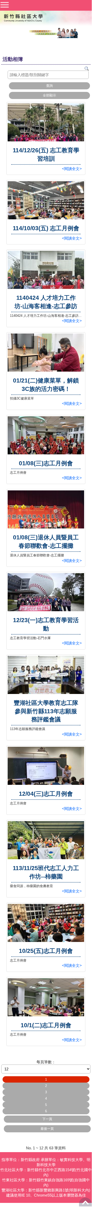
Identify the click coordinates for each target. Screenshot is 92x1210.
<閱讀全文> (72, 169)
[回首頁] (23, 17)
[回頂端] (85, 1204)
